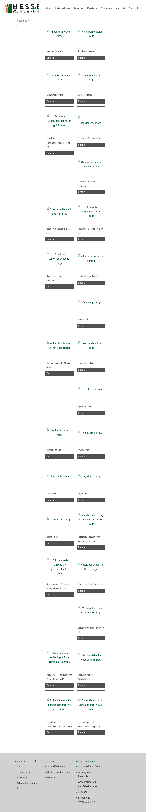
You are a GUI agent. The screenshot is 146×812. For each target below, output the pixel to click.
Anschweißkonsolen (86, 51)
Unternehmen (63, 8)
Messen (79, 8)
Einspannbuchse (85, 94)
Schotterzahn (52, 537)
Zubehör (82, 791)
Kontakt (120, 8)
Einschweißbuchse (54, 94)
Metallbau (52, 777)
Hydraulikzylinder (54, 450)
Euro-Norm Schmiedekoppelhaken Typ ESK (58, 143)
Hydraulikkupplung (86, 363)
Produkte (33, 8)
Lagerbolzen (83, 493)
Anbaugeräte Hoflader (89, 766)
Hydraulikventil (84, 406)
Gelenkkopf (83, 319)
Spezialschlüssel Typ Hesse (90, 584)
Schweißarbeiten (56, 766)
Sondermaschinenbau (58, 772)
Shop (48, 8)
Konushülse (51, 493)
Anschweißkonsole (54, 51)
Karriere (92, 8)
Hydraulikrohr (84, 450)
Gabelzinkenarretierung (88, 276)
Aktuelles (106, 8)
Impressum (22, 777)
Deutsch (134, 8)
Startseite (18, 8)
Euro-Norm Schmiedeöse (89, 138)
